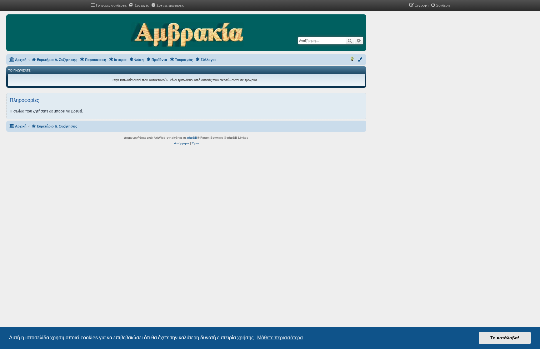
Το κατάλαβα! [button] (504, 337)
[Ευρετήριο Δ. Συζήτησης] (187, 35)
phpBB (192, 137)
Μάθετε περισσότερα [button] (280, 337)
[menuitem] (138, 5)
